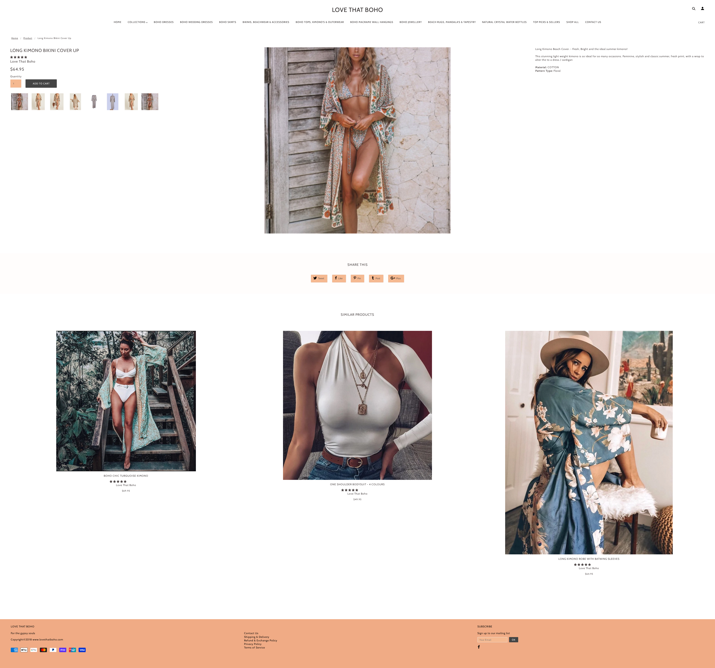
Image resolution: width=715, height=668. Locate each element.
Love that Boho (357, 9)
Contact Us (251, 633)
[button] (19, 57)
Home (14, 38)
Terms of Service (254, 647)
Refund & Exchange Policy (260, 640)
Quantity (15, 76)
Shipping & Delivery (256, 637)
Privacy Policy (253, 644)
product (27, 38)
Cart (701, 22)
